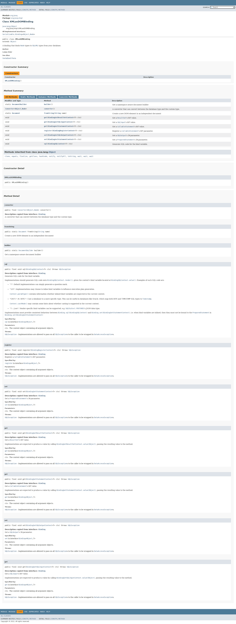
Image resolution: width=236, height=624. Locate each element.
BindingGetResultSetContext (61, 117)
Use (25, 3)
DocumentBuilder (19, 104)
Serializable (8, 34)
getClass (33, 156)
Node (32, 34)
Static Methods (27, 97)
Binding (18, 34)
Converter (9, 109)
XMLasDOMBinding (12, 81)
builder (47, 104)
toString (72, 156)
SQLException (65, 269)
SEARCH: (206, 7)
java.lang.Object (9, 26)
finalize (23, 156)
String (58, 113)
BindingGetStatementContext (61, 126)
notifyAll (61, 156)
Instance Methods (47, 97)
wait (79, 156)
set (45, 135)
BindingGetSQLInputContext (60, 122)
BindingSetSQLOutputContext (61, 135)
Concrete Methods (68, 97)
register (48, 131)
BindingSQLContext (56, 144)
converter (48, 109)
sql (45, 144)
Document (16, 113)
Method (33, 10)
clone (7, 156)
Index (42, 3)
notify (52, 156)
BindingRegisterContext (63, 131)
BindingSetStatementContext (61, 139)
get (45, 117)
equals (15, 156)
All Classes (6, 7)
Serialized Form (9, 58)
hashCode (43, 156)
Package (12, 3)
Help (48, 3)
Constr (25, 10)
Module (4, 3)
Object (26, 34)
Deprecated (34, 3)
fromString (49, 113)
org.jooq (13, 15)
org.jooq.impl (16, 18)
